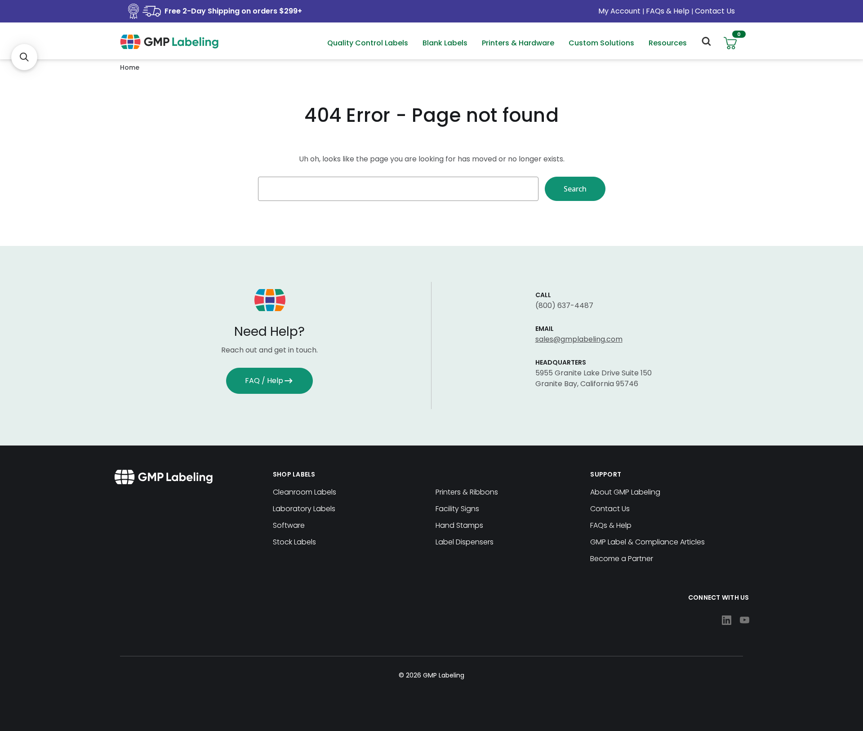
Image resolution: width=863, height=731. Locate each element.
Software (289, 525)
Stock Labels (294, 542)
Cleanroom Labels (304, 492)
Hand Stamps (459, 525)
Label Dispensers (465, 542)
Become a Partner (621, 558)
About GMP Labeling (625, 492)
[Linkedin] (726, 620)
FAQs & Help (668, 11)
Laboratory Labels (304, 509)
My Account (620, 11)
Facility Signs (457, 509)
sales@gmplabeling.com (579, 339)
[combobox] (398, 189)
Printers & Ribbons (467, 492)
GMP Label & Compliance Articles (647, 542)
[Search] (705, 43)
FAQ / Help (264, 380)
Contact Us (715, 11)
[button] (24, 57)
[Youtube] (744, 620)
